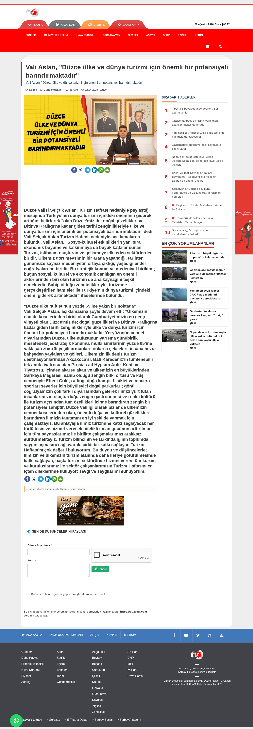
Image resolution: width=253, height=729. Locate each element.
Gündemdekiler (66, 681)
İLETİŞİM (130, 634)
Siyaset (133, 35)
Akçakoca (98, 651)
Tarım (60, 675)
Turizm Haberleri (77, 489)
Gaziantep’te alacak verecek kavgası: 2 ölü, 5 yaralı (206, 315)
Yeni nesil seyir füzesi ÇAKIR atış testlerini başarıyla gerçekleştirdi (205, 294)
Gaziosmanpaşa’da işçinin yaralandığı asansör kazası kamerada (208, 273)
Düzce (96, 681)
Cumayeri (98, 669)
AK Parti (132, 651)
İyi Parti (132, 669)
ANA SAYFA (35, 24)
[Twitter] (198, 635)
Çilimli (96, 675)
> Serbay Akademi (129, 719)
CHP (130, 657)
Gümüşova (99, 693)
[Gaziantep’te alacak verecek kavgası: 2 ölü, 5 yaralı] (174, 315)
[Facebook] (175, 635)
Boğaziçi (97, 663)
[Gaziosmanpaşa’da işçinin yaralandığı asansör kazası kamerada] (174, 273)
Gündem (30, 35)
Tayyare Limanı (31, 719)
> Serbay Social (102, 719)
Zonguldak (99, 711)
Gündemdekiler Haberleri (57, 489)
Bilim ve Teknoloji (56, 35)
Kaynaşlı (97, 699)
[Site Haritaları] (222, 635)
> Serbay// (53, 719)
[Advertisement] (90, 188)
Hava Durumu (85, 35)
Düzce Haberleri (36, 489)
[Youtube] (187, 635)
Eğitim (199, 35)
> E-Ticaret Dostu (76, 719)
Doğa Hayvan (111, 35)
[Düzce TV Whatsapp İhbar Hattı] (16, 720)
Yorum (31, 560)
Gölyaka (97, 688)
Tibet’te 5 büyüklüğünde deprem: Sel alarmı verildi (207, 255)
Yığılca (96, 705)
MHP (130, 663)
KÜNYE (112, 634)
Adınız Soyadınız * (39, 545)
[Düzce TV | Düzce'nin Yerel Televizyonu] (47, 12)
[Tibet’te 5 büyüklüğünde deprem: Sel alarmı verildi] (174, 256)
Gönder (102, 568)
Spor (166, 35)
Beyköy (97, 657)
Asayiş (150, 35)
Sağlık (182, 35)
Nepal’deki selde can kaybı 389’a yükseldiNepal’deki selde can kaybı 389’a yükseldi (208, 337)
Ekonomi (62, 669)
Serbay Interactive (188, 672)
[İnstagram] (210, 635)
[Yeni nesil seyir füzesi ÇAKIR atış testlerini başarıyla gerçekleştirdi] (174, 294)
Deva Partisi (135, 675)
